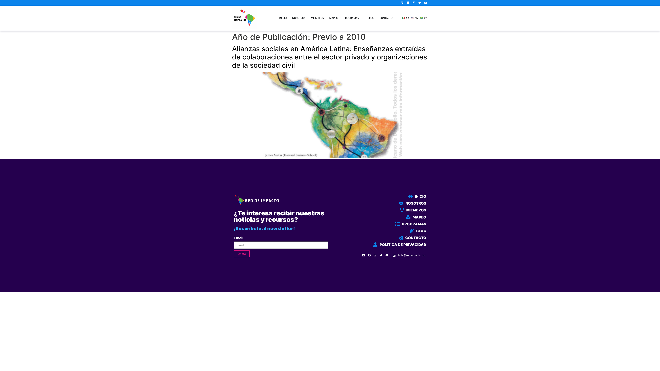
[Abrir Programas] (361, 18)
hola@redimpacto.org (412, 255)
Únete (242, 254)
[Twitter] (419, 2)
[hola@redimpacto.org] (394, 255)
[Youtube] (425, 2)
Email (238, 238)
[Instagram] (413, 2)
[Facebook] (408, 2)
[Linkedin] (402, 2)
